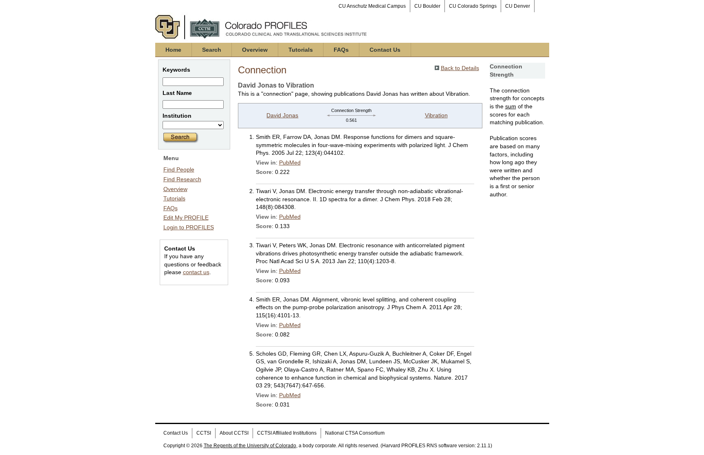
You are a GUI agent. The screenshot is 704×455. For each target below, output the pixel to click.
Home (173, 49)
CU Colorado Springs (473, 6)
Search (211, 49)
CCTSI (203, 433)
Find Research (182, 179)
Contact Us (385, 49)
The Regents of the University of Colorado (250, 445)
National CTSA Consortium (355, 433)
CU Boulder (427, 6)
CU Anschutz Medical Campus (372, 6)
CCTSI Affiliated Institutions (287, 433)
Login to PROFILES (188, 227)
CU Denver (517, 6)
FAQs (341, 49)
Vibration (436, 115)
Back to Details (460, 68)
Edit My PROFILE (186, 217)
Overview (255, 49)
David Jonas (282, 115)
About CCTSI (234, 433)
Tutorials (300, 49)
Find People (178, 169)
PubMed (290, 162)
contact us (196, 272)
